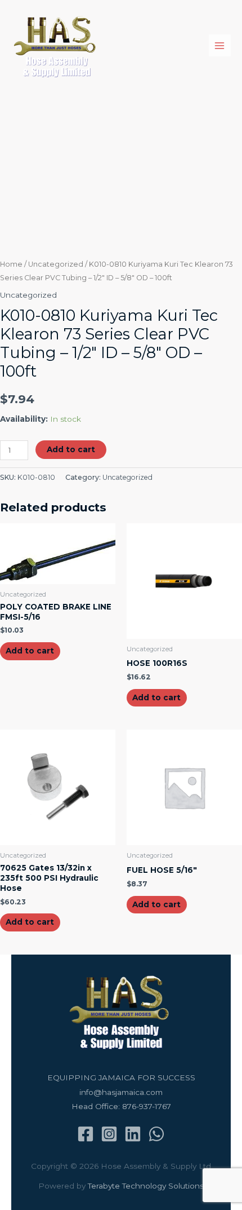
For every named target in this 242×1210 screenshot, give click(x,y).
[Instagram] (109, 1133)
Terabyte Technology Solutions (146, 1185)
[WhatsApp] (156, 1133)
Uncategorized (55, 264)
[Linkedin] (132, 1133)
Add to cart (71, 449)
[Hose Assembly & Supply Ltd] (56, 45)
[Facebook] (85, 1133)
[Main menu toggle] (220, 45)
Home (11, 264)
